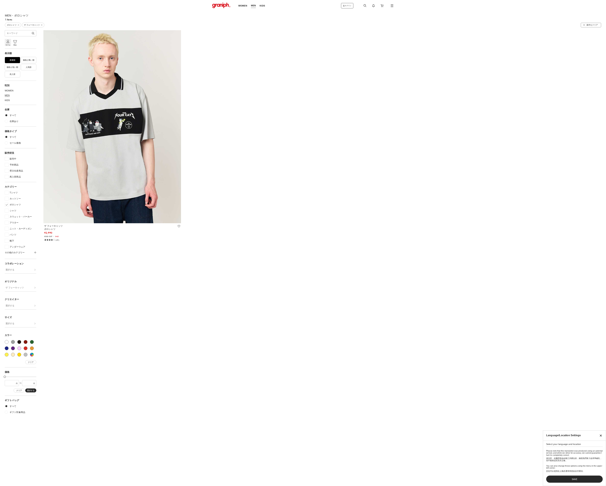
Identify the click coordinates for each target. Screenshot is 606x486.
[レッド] (25, 348)
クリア (31, 362)
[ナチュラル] (13, 355)
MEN (7, 95)
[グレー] (13, 342)
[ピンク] (19, 348)
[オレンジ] (32, 348)
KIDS (7, 100)
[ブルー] (7, 348)
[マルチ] (32, 355)
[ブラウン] (25, 342)
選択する (10, 269)
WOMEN (9, 90)
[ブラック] (19, 342)
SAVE (574, 479)
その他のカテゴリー (15, 252)
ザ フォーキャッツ (15, 287)
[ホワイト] (7, 342)
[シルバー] (25, 355)
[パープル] (13, 348)
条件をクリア (592, 25)
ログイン (348, 5)
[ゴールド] (19, 355)
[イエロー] (7, 355)
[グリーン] (32, 342)
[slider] (5, 377)
